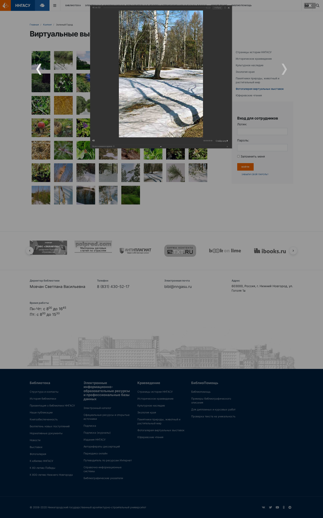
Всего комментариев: (103, 146)
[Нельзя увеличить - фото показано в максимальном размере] (225, 8)
